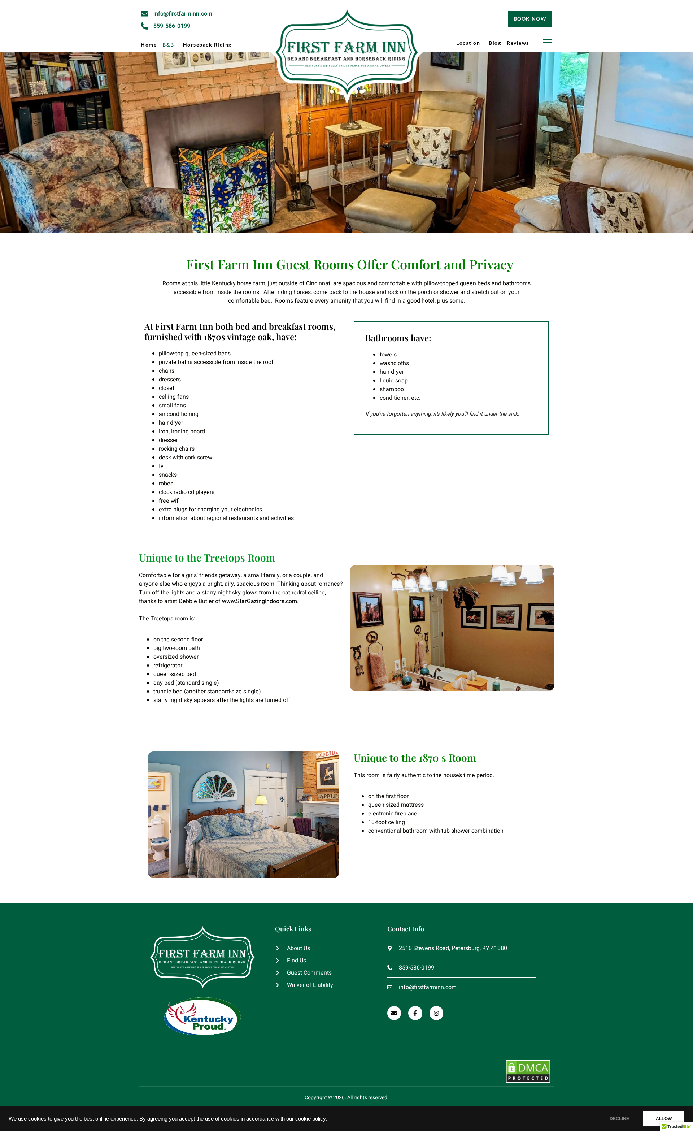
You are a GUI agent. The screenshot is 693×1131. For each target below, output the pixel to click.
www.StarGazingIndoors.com (259, 601)
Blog (495, 43)
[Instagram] (436, 1013)
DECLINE (619, 1118)
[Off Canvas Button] (547, 43)
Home (149, 45)
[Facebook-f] (415, 1013)
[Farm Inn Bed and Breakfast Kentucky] (346, 56)
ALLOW (664, 1118)
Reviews (518, 43)
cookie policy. (311, 1119)
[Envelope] (394, 1013)
